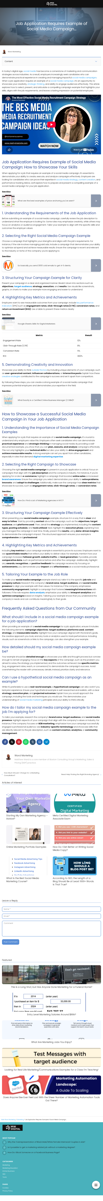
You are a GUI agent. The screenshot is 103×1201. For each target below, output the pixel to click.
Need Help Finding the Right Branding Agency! (80, 774)
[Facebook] (5, 742)
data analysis (37, 592)
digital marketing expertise (48, 456)
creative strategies (11, 376)
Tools (5, 1177)
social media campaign (62, 80)
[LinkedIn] (40, 742)
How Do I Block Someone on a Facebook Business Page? (34, 1152)
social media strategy (67, 179)
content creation (87, 179)
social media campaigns (84, 77)
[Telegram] (46, 742)
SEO (4, 1174)
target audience (23, 286)
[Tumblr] (33, 742)
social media (29, 71)
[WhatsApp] (26, 742)
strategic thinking (36, 84)
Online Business (9, 1171)
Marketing (6, 1165)
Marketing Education (10, 1168)
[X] (12, 742)
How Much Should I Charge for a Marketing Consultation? (21, 774)
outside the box (39, 370)
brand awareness (11, 479)
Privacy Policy (8, 1191)
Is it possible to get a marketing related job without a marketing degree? (41, 1147)
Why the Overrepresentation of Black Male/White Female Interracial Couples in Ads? (46, 1142)
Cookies (6, 1188)
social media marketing (31, 699)
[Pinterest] (19, 742)
